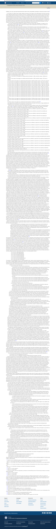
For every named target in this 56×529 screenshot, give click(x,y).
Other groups (30, 503)
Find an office (6, 501)
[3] (49, 11)
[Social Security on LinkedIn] (49, 513)
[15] (18, 219)
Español (17, 499)
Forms (5, 503)
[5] (42, 31)
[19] (15, 340)
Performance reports (31, 523)
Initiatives (41, 506)
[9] (43, 72)
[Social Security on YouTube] (46, 513)
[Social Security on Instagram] (47, 513)
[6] (23, 32)
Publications (6, 504)
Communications (43, 503)
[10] (40, 101)
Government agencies (31, 501)
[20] (46, 351)
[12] (48, 153)
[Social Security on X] (44, 513)
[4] (18, 24)
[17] (14, 239)
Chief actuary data (43, 501)
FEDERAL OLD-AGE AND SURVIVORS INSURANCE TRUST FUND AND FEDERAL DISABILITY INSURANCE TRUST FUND (28, 11)
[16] (29, 236)
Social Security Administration (22, 518)
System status (42, 523)
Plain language (18, 503)
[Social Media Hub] (51, 513)
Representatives (31, 504)
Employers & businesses (32, 499)
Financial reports (43, 504)
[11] (12, 106)
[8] (38, 42)
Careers (41, 499)
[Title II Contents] (47, 7)
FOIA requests (18, 523)
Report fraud (6, 506)
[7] (10, 42)
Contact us (6, 499)
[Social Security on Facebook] (42, 513)
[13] (9, 170)
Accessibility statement (8, 523)
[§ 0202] (49, 7)
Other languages (19, 501)
